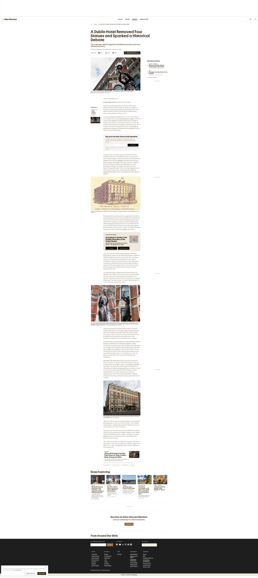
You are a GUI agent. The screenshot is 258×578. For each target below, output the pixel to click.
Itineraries (107, 558)
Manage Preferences (30, 573)
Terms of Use (146, 567)
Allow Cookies (42, 573)
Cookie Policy (147, 565)
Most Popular (95, 558)
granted (105, 436)
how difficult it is (132, 128)
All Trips (119, 554)
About (144, 554)
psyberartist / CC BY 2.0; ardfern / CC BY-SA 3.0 (111, 325)
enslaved (105, 172)
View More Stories (151, 77)
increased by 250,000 (125, 368)
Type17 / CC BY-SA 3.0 (114, 417)
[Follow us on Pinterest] (128, 544)
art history (107, 465)
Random (94, 562)
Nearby (94, 563)
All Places (94, 554)
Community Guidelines (133, 560)
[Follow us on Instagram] (125, 544)
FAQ (144, 556)
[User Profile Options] (250, 19)
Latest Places (95, 556)
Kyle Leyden (124, 253)
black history (116, 465)
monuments (125, 465)
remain (123, 432)
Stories (95, 24)
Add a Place (95, 565)
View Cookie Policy (17, 570)
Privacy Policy (130, 147)
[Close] (45, 566)
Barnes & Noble (124, 248)
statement (111, 223)
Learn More (129, 524)
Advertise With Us (148, 558)
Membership (133, 554)
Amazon (111, 248)
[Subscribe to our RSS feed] (131, 544)
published (120, 160)
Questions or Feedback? (129, 574)
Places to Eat (95, 560)
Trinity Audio (110, 98)
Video (106, 562)
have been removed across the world (121, 109)
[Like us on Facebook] (117, 544)
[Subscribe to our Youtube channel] (120, 544)
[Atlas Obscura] (9, 19)
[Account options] (250, 19)
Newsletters (107, 565)
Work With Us (134, 566)
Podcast (106, 563)
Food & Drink (107, 556)
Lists (105, 560)
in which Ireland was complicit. (126, 119)
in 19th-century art (125, 330)
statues (132, 465)
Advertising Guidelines (146, 560)
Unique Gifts (133, 564)
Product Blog (133, 562)
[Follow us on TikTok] (123, 545)
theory (105, 255)
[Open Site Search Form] (255, 19)
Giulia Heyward (96, 49)
